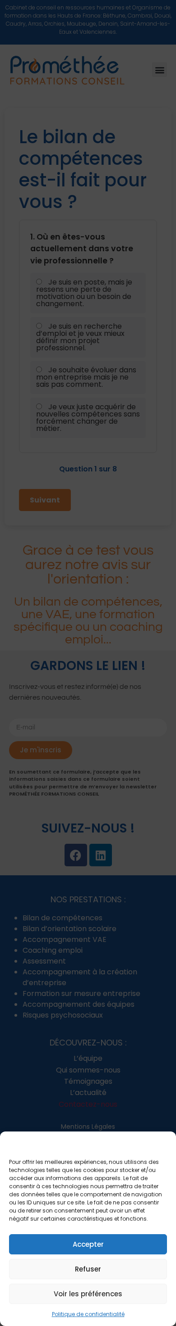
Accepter (88, 1244)
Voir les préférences (88, 1294)
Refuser (88, 1269)
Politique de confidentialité (88, 1314)
